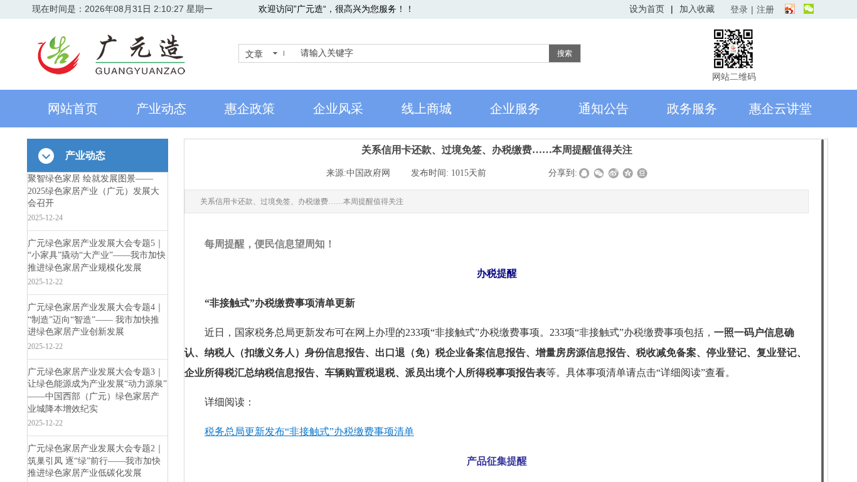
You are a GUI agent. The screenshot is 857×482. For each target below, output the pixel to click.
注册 (765, 9)
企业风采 (338, 108)
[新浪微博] (790, 9)
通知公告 (603, 108)
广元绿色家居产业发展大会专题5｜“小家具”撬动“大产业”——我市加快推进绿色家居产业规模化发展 (97, 255)
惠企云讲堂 (780, 108)
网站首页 (73, 108)
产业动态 (161, 108)
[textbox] (422, 53)
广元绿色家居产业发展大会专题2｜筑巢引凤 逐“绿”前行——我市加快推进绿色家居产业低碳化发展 (96, 461)
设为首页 (646, 9)
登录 (739, 9)
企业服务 (515, 108)
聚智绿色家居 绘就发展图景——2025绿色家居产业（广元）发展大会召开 (93, 191)
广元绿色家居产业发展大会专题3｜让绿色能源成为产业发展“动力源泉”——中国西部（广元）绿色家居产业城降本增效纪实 (97, 390)
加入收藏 (697, 9)
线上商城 (427, 108)
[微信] (809, 9)
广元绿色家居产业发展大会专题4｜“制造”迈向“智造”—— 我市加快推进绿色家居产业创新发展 (96, 319)
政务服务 (692, 108)
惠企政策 (250, 108)
